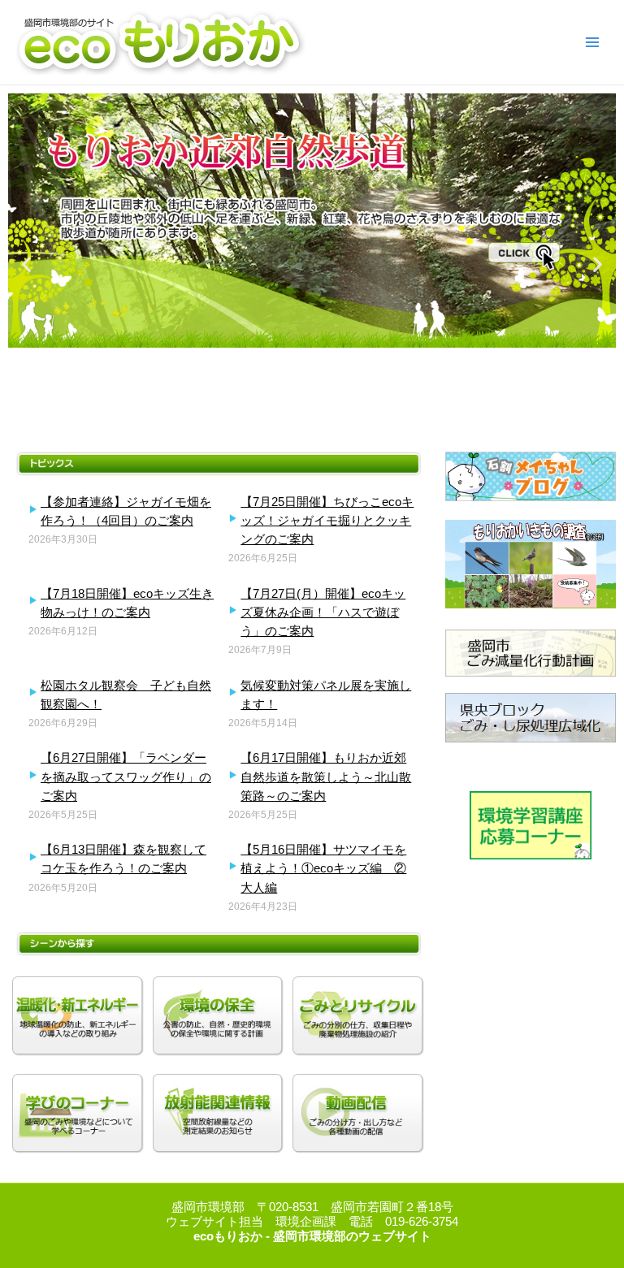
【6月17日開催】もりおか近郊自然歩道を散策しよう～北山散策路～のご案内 (325, 776)
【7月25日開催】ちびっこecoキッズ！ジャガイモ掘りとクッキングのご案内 (327, 520)
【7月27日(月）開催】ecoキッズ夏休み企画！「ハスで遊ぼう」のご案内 (322, 612)
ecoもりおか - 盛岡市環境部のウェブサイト (312, 1236)
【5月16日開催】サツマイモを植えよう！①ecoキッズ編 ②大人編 (323, 868)
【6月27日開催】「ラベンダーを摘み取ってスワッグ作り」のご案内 (126, 776)
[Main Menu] (592, 42)
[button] (26, 264)
